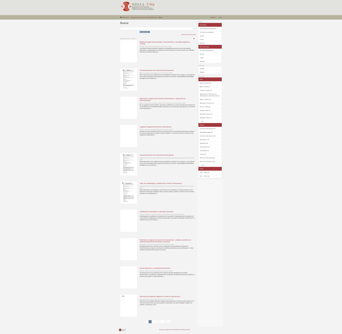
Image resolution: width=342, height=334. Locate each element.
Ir (194, 28)
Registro (202, 72)
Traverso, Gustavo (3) (206, 90)
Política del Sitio (185, 329)
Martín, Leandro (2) (205, 99)
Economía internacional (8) (207, 161)
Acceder (202, 68)
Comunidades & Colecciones (208, 28)
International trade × (144, 32)
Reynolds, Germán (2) (206, 114)
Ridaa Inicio (125, 17)
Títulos (202, 39)
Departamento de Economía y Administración (144, 17)
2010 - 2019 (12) (204, 176)
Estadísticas (176, 329)
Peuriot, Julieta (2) (205, 107)
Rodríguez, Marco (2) (206, 118)
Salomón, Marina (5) (205, 83)
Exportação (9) (204, 143)
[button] (213, 17)
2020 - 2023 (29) (204, 172)
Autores (202, 36)
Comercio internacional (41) (208, 128)
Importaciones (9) (205, 147)
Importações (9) (204, 150)
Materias (202, 43)
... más (202, 121)
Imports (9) (203, 154)
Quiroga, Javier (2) (205, 110)
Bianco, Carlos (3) (205, 87)
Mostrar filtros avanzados (189, 34)
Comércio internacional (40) (208, 136)
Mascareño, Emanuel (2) (207, 103)
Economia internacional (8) (207, 158)
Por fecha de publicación (207, 32)
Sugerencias (168, 329)
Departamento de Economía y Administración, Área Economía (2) (210, 95)
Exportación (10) (204, 139)
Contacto (161, 329)
